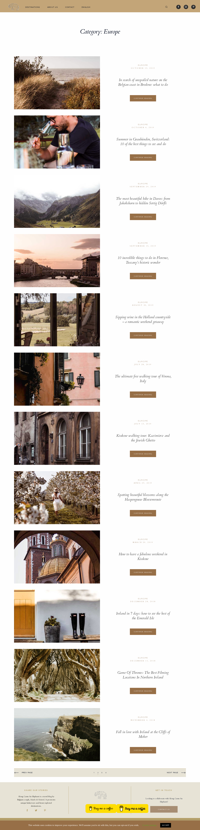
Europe (143, 65)
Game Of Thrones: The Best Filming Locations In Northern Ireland (143, 675)
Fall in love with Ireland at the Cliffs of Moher (143, 734)
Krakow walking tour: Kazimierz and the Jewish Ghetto (143, 438)
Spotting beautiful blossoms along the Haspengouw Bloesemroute (143, 497)
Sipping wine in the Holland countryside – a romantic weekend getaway (142, 319)
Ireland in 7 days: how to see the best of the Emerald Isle (143, 616)
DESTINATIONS (32, 7)
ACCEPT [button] (165, 825)
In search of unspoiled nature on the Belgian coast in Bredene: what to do (143, 82)
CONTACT (70, 7)
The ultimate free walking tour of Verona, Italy (143, 378)
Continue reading (143, 98)
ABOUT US (52, 7)
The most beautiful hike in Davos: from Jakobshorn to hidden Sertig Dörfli (143, 201)
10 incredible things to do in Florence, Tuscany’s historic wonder (142, 260)
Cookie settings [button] (149, 825)
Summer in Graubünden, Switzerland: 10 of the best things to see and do (143, 141)
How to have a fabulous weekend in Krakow (143, 556)
